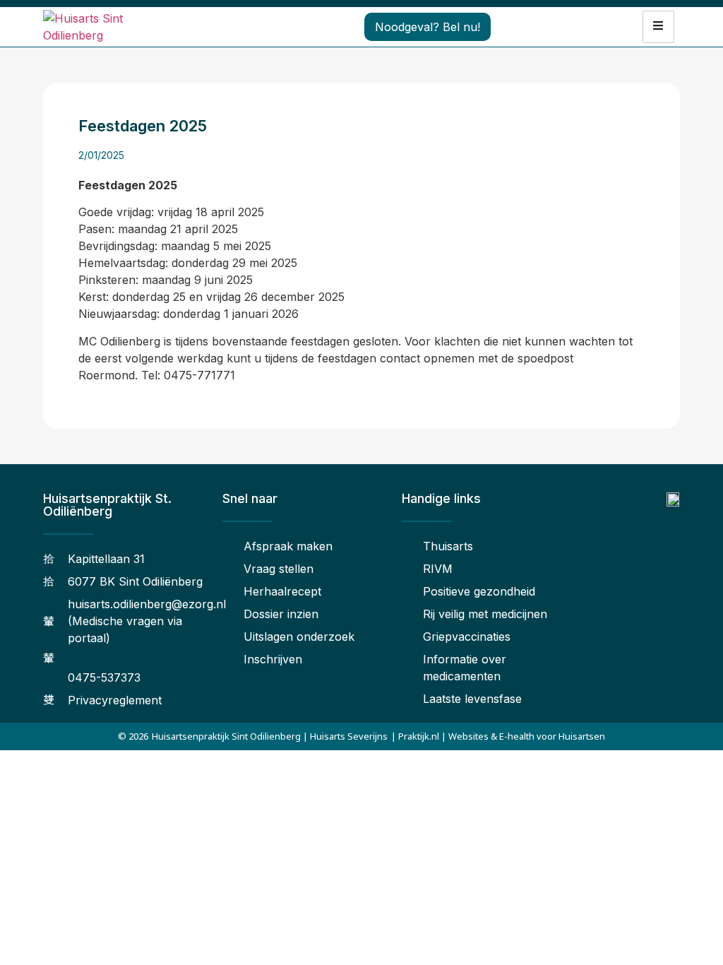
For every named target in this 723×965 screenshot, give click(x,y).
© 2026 (133, 736)
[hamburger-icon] (658, 27)
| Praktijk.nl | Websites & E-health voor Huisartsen (498, 736)
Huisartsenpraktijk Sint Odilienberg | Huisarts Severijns (270, 736)
